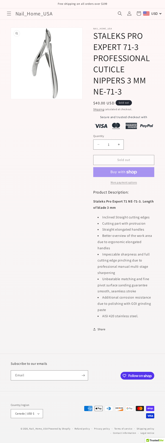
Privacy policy (102, 428)
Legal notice (147, 432)
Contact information (124, 432)
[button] (9, 13)
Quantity (98, 136)
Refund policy (82, 428)
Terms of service (123, 428)
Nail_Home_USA (38, 428)
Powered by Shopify (59, 428)
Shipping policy (145, 428)
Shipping (98, 109)
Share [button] (101, 329)
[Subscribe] (83, 375)
